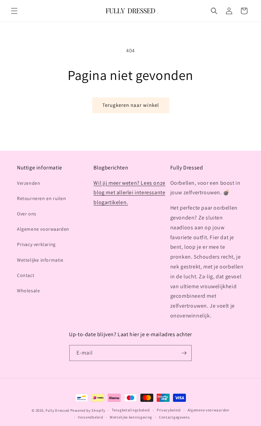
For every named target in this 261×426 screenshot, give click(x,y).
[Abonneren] (183, 353)
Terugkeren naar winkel (130, 105)
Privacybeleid (169, 410)
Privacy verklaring (36, 244)
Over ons (26, 214)
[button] (14, 10)
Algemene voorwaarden (43, 229)
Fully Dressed (57, 410)
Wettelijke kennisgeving (131, 417)
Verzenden (28, 183)
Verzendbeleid (90, 417)
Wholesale (28, 291)
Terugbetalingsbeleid (131, 410)
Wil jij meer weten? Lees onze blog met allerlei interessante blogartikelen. (129, 192)
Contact (25, 275)
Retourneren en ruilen (41, 198)
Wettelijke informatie (40, 260)
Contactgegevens (174, 417)
